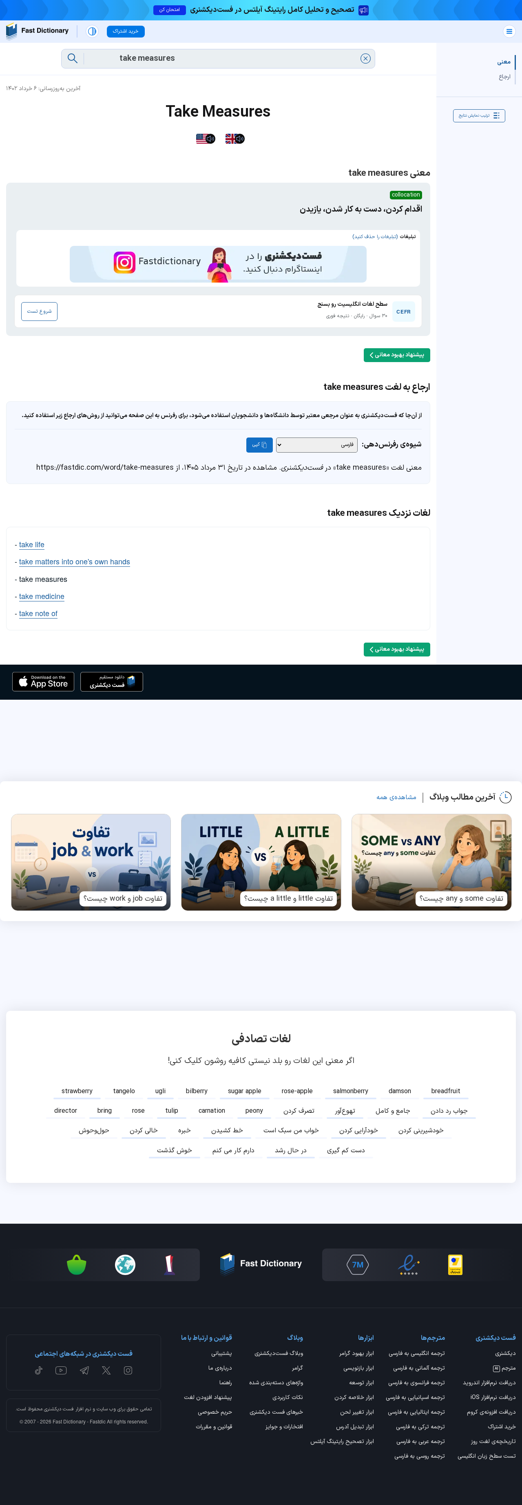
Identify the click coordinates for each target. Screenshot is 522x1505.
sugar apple (244, 1091)
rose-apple (297, 1091)
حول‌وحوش (94, 1131)
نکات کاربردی (287, 1398)
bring (104, 1111)
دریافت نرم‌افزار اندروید (489, 1383)
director (65, 1111)
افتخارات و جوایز (284, 1427)
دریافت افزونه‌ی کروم (491, 1413)
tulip (171, 1111)
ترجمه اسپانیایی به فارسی (415, 1398)
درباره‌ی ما (220, 1368)
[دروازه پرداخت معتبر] (455, 1265)
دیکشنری (505, 1354)
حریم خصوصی (215, 1413)
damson (400, 1091)
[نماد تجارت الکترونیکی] (409, 1265)
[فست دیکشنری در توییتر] (106, 1370)
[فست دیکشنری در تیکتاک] (38, 1370)
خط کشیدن (227, 1131)
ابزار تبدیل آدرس (355, 1427)
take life (31, 544)
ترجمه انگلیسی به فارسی (417, 1354)
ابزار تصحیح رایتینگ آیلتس (342, 1442)
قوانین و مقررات (214, 1427)
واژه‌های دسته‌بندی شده (276, 1383)
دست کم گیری (346, 1151)
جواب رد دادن (449, 1111)
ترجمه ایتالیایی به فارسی (416, 1413)
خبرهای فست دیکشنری (276, 1413)
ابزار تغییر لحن (357, 1413)
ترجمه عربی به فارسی (420, 1442)
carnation (212, 1111)
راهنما (225, 1383)
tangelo (124, 1091)
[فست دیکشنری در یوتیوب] (61, 1370)
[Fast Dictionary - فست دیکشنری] (37, 31)
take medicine (41, 595)
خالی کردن (144, 1131)
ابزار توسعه (361, 1383)
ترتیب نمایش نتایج (474, 116)
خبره (184, 1131)
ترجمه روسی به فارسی (419, 1457)
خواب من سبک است (291, 1131)
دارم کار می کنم (233, 1151)
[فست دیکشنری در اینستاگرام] (128, 1370)
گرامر (297, 1368)
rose (138, 1111)
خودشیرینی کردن (421, 1131)
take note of (38, 613)
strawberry (77, 1091)
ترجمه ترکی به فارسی (420, 1427)
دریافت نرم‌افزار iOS (493, 1398)
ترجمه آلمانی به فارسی (419, 1368)
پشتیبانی (221, 1354)
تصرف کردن (298, 1111)
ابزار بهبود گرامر (356, 1354)
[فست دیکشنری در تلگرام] (84, 1370)
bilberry (197, 1091)
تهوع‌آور (345, 1111)
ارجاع (505, 77)
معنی (504, 62)
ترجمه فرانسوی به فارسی (416, 1383)
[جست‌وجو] (73, 58)
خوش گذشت (174, 1151)
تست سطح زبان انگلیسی (487, 1457)
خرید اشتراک (502, 1427)
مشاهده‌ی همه (396, 797)
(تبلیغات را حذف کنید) (375, 237)
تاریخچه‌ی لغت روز (493, 1442)
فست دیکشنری (59, 1409)
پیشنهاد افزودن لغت (208, 1398)
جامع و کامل (393, 1111)
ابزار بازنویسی (358, 1368)
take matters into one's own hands (74, 561)
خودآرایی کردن (358, 1131)
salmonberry (350, 1091)
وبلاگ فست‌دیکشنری (278, 1354)
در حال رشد (291, 1151)
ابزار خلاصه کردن (354, 1398)
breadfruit (445, 1091)
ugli (160, 1091)
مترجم (505, 1368)
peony (254, 1111)
